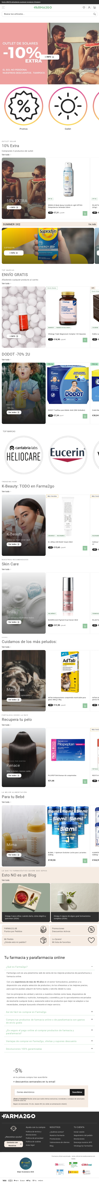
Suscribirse (77, 1092)
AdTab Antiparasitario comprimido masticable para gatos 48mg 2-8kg (67, 699)
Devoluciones (79, 1139)
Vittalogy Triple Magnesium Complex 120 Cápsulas (67, 334)
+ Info (12, 253)
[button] (78, 7)
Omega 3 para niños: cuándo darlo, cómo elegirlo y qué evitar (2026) (25, 917)
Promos (24, 129)
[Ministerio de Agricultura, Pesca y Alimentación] (73, 1172)
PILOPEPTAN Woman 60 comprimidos (62, 775)
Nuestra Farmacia (57, 1135)
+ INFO (48, 57)
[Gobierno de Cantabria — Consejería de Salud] (87, 1172)
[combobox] (49, 14)
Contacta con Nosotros (12, 1144)
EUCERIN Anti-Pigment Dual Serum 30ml (63, 620)
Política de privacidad (34, 1138)
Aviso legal (30, 1145)
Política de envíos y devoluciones (33, 1133)
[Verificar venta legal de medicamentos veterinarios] (60, 1172)
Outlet (68, 129)
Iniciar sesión (79, 1132)
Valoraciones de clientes (59, 1142)
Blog (51, 1146)
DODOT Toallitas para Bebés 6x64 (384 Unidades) (66, 410)
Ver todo (6, 155)
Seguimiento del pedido (83, 1135)
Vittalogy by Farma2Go (83, 1146)
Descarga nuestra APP (83, 1142)
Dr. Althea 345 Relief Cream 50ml (60, 542)
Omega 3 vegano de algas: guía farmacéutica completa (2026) (72, 917)
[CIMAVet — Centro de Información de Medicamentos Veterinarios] (87, 1164)
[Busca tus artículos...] (94, 14)
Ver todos (12, 412)
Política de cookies (33, 1142)
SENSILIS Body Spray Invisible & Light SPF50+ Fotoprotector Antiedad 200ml (65, 206)
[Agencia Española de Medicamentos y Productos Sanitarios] (60, 1164)
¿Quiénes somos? (57, 1132)
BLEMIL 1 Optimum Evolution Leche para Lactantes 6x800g (67, 854)
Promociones (55, 1139)
